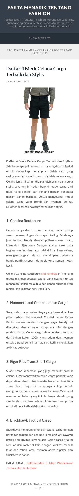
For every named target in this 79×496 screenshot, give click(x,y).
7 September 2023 (17, 81)
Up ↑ (41, 488)
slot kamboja (49, 273)
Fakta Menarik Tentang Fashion (39, 10)
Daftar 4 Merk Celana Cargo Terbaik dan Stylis (36, 71)
